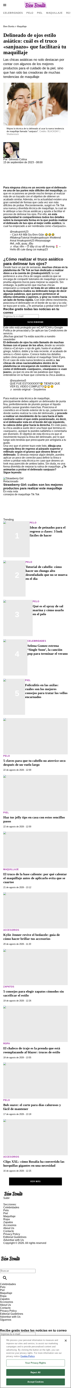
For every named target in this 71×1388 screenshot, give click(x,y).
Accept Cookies (35, 1382)
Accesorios (11, 930)
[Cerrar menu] (3, 1265)
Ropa (6, 1043)
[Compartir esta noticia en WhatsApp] (7, 165)
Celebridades (13, 13)
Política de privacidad (16, 330)
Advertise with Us (13, 1240)
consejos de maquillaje (16, 494)
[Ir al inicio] (35, 1193)
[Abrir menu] (4, 5)
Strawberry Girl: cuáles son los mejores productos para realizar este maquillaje (33, 486)
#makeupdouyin (39, 237)
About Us (8, 1228)
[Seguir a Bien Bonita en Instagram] (20, 1322)
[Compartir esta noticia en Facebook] (15, 165)
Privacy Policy (11, 1234)
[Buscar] (5, 1278)
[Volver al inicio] (10, 1256)
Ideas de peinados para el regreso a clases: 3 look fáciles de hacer (48, 531)
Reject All (35, 1372)
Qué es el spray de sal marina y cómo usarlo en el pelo (48, 610)
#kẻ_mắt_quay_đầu (21, 243)
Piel (40, 13)
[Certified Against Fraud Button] (15, 1246)
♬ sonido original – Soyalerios (28, 389)
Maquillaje (54, 13)
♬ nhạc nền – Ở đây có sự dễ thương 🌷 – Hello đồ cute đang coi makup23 (35, 248)
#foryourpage (43, 240)
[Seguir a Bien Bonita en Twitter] (12, 1322)
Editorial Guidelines (14, 1237)
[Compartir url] (7, 182)
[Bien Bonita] (35, 4)
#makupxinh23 (25, 240)
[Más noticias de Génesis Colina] (11, 143)
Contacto (8, 1231)
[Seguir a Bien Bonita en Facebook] (4, 1322)
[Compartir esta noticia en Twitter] (23, 165)
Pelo (29, 13)
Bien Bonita (8, 26)
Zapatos (8, 987)
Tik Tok (35, 494)
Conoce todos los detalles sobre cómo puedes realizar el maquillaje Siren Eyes (34, 356)
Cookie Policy (27, 1356)
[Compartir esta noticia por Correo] (31, 165)
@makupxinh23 (19, 231)
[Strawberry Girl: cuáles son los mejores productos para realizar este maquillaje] (13, 478)
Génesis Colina (18, 159)
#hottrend (55, 237)
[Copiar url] (11, 175)
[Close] (65, 1340)
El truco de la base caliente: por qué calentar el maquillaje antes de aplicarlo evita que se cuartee (35, 878)
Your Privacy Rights (35, 1363)
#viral (13, 240)
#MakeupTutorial (20, 237)
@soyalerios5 (18, 380)
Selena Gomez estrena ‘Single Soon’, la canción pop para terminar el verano (47, 649)
